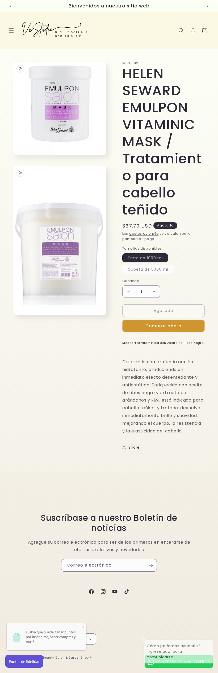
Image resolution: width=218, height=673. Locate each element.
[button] (11, 30)
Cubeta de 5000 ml (151, 270)
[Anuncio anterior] (10, 6)
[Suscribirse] (151, 565)
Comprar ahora (163, 326)
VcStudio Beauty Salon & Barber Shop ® (59, 657)
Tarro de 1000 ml (148, 258)
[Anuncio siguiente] (207, 6)
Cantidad (130, 280)
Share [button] (134, 447)
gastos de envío (144, 233)
